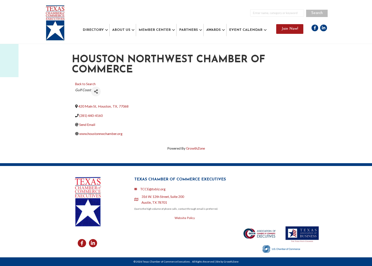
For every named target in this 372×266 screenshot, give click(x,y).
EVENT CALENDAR (245, 30)
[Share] (96, 91)
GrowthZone (195, 148)
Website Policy (185, 218)
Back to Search (85, 84)
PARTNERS (188, 30)
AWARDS (213, 30)
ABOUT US (121, 30)
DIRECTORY (93, 30)
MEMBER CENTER (155, 30)
